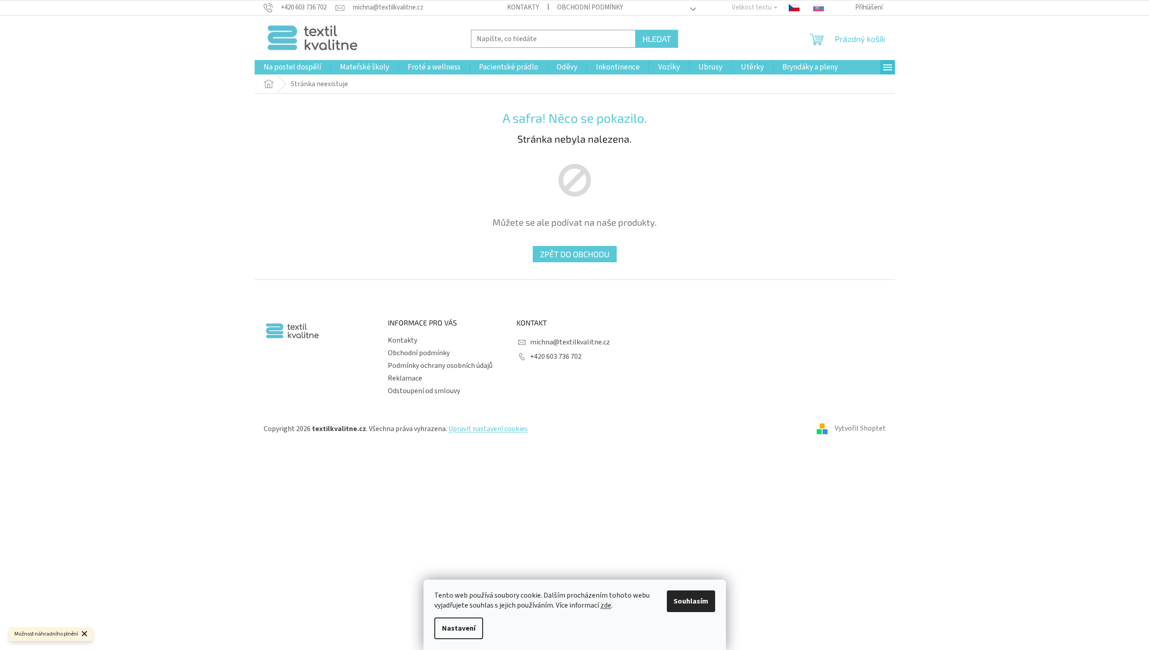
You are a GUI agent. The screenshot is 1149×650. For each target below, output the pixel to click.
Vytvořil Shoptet (860, 428)
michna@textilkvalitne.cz (570, 342)
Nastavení (458, 628)
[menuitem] (292, 67)
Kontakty (523, 7)
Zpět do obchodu (574, 254)
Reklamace (405, 378)
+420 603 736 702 (555, 357)
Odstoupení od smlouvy (424, 391)
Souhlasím (691, 601)
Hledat (656, 39)
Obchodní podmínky (590, 7)
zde (605, 605)
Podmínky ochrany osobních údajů (440, 366)
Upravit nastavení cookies (488, 429)
